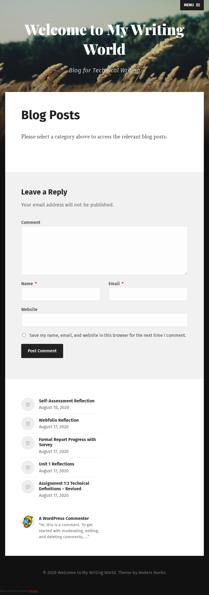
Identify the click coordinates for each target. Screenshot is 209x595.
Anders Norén (152, 572)
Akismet (34, 591)
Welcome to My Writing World (104, 38)
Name (29, 283)
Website (29, 309)
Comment (30, 222)
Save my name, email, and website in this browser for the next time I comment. (107, 335)
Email (116, 283)
